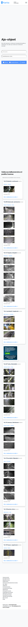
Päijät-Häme (6, 512)
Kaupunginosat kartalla (8, 592)
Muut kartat (5, 597)
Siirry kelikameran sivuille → (11, 197)
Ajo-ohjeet (5, 584)
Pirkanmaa (6, 255)
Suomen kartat (6, 577)
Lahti (10, 512)
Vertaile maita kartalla (7, 596)
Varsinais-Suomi (7, 367)
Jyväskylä (11, 314)
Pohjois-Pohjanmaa (7, 204)
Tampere (10, 255)
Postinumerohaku (6, 586)
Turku (12, 367)
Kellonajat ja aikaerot (7, 593)
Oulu (13, 204)
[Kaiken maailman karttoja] (5, 2)
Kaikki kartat (5, 581)
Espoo (9, 547)
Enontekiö (8, 461)
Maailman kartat (6, 580)
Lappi (5, 461)
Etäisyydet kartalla (7, 591)
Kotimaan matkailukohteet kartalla (10, 582)
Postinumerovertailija (7, 588)
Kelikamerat (5, 589)
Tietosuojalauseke (12, 604)
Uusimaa (5, 184)
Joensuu (12, 425)
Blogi (4, 599)
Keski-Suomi (6, 314)
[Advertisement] (14, 21)
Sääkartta (5, 585)
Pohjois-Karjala (6, 425)
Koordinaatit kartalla (7, 595)
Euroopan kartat (6, 578)
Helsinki (9, 184)
